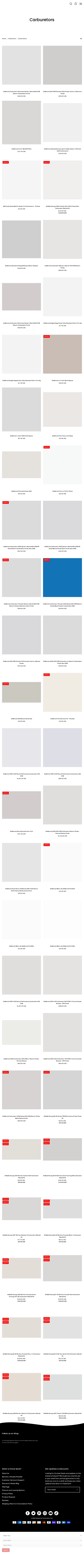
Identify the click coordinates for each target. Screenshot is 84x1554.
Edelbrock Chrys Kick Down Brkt (21, 491)
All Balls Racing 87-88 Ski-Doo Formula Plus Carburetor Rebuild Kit (62, 1295)
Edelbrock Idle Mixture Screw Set (21, 718)
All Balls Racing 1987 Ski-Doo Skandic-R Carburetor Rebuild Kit (22, 1236)
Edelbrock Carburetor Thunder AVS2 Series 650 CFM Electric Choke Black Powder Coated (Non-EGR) (62, 605)
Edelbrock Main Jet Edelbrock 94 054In (62, 888)
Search (6, 1550)
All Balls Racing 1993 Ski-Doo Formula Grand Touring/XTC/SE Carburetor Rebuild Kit (21, 1295)
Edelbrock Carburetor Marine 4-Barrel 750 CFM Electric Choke (62, 267)
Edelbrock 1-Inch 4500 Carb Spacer (21, 436)
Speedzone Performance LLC (44, 1518)
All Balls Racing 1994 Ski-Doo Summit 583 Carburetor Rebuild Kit (22, 1176)
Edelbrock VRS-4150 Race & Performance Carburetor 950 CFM (21, 775)
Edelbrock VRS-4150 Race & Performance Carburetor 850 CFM (62, 775)
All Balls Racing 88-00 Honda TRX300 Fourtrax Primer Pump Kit (62, 1117)
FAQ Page (5, 1487)
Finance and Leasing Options (13, 1490)
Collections (12, 38)
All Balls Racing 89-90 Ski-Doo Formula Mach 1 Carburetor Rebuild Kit (62, 1236)
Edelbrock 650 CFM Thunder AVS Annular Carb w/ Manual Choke (21, 662)
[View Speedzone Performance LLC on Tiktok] (56, 1513)
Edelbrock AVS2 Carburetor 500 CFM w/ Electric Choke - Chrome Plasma (22, 1060)
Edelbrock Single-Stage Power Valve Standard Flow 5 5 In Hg (62, 323)
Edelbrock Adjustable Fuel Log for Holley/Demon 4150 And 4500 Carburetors (62, 150)
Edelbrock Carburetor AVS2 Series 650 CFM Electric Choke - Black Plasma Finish (21, 1117)
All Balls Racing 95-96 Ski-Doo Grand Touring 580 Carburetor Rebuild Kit (62, 1176)
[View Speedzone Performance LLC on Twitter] (33, 1513)
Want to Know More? (11, 1469)
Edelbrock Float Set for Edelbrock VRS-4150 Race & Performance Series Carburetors (21, 890)
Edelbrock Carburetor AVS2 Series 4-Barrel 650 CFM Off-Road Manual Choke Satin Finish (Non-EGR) (62, 547)
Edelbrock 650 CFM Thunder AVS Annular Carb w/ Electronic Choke (62, 92)
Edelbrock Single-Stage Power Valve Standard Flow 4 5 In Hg (21, 380)
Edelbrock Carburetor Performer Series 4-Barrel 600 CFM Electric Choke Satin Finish (21, 92)
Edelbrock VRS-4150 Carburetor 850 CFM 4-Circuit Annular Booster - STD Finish (63, 1002)
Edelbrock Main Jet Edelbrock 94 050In (21, 946)
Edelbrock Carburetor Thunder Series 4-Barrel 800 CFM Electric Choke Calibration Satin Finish (21, 605)
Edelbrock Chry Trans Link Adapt (62, 436)
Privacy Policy (7, 1494)
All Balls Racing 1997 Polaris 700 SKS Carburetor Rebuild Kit (62, 1413)
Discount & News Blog (10, 1483)
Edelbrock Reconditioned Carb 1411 (21, 831)
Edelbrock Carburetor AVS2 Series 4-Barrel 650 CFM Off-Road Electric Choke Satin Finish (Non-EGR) (21, 547)
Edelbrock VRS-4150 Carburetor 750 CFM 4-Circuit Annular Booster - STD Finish (63, 1060)
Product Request (8, 1497)
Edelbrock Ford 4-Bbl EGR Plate (21, 149)
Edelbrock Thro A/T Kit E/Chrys (62, 491)
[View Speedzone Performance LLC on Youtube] (51, 1513)
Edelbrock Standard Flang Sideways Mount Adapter (21, 265)
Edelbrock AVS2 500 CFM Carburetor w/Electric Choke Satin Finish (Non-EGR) (62, 662)
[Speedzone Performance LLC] (15, 4)
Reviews (5, 1500)
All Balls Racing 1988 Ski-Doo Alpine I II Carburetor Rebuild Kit (21, 1414)
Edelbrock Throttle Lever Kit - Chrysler (63, 718)
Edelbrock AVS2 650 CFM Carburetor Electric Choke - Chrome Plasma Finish (62, 832)
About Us (5, 1473)
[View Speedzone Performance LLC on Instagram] (45, 1513)
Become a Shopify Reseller (12, 1477)
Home (4, 38)
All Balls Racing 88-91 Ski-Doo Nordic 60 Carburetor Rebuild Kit (62, 1355)
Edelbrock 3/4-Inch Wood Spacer (62, 380)
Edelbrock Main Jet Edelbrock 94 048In (62, 946)
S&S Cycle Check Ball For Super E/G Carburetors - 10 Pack (21, 206)
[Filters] (81, 38)
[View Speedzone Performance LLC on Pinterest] (39, 1513)
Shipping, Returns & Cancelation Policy (17, 1504)
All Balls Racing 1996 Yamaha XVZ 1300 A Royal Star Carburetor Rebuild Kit (62, 207)
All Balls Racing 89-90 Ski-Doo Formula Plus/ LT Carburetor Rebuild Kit (21, 1355)
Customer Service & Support (13, 1480)
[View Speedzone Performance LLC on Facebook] (28, 1513)
